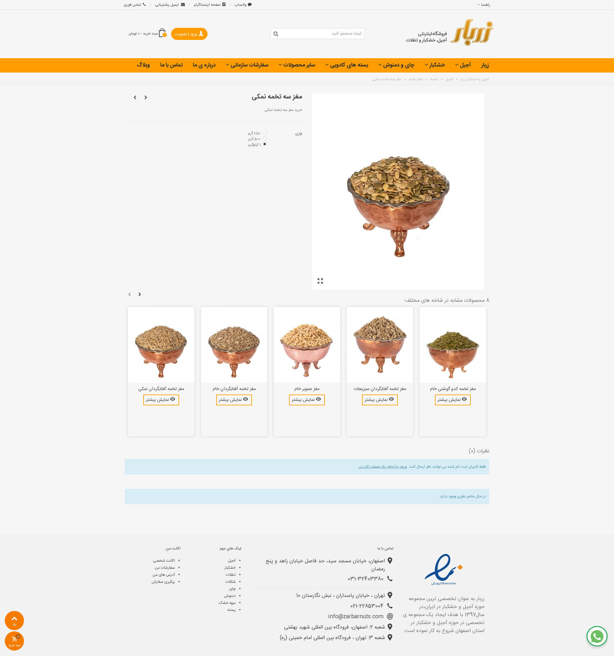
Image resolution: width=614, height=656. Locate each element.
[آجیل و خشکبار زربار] (449, 34)
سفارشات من (165, 568)
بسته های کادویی (349, 65)
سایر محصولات (299, 65)
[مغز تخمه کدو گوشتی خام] (453, 345)
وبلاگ (143, 65)
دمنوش (230, 596)
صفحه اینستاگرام (207, 5)
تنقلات (231, 575)
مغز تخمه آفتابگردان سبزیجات (380, 389)
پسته (231, 610)
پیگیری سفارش (163, 582)
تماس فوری (132, 5)
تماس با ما (171, 65)
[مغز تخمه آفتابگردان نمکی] (161, 345)
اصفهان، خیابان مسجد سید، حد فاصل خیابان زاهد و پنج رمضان (325, 565)
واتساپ (241, 5)
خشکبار (437, 65)
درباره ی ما (204, 65)
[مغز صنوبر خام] (307, 345)
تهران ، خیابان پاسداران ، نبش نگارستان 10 (340, 595)
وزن (298, 133)
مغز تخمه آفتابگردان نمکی (161, 389)
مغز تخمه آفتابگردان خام (234, 389)
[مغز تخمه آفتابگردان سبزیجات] (380, 345)
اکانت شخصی (164, 561)
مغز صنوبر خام (307, 389)
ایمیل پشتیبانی (167, 5)
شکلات (230, 582)
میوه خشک (227, 603)
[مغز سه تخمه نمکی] (320, 281)
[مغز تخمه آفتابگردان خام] (234, 345)
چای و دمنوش (398, 65)
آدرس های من (164, 575)
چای (232, 589)
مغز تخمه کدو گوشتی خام (453, 389)
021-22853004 (367, 606)
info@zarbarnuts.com (356, 617)
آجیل (465, 65)
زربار (485, 65)
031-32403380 (366, 579)
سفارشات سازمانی (249, 65)
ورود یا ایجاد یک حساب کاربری (382, 467)
